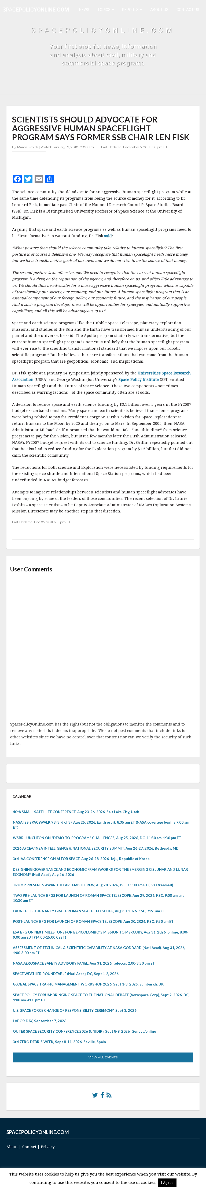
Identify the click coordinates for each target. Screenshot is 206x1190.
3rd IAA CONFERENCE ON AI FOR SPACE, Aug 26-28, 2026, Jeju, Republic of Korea (81, 859)
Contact (29, 1147)
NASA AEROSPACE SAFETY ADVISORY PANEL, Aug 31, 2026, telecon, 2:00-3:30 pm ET (84, 963)
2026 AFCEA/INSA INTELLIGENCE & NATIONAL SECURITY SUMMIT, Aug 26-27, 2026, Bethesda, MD (96, 848)
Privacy (48, 1147)
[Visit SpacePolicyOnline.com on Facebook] (102, 1096)
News (84, 10)
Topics (104, 10)
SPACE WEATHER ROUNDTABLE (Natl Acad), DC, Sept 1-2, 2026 (66, 974)
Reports (130, 10)
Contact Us (187, 10)
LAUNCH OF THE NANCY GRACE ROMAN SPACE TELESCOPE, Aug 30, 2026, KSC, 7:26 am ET (89, 911)
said (108, 236)
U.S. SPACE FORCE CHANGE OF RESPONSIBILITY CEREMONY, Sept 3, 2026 (75, 1010)
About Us (159, 10)
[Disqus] (103, 648)
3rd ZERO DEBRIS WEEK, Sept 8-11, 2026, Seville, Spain (59, 1042)
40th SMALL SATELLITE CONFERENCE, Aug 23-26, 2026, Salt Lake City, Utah (76, 812)
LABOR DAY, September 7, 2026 (39, 1021)
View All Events (103, 1057)
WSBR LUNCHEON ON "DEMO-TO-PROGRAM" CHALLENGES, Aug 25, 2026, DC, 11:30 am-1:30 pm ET (97, 838)
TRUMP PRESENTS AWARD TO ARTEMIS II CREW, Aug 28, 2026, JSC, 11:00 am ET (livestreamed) (93, 885)
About (12, 1147)
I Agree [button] (167, 1183)
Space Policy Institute (139, 379)
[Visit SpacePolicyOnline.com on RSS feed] (109, 1096)
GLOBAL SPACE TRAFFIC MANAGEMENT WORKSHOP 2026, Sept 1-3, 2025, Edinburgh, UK (88, 984)
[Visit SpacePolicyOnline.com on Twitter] (95, 1096)
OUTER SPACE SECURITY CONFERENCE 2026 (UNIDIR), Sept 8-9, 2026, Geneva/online (84, 1031)
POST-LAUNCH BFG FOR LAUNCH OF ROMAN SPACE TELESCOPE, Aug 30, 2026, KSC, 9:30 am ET (93, 921)
